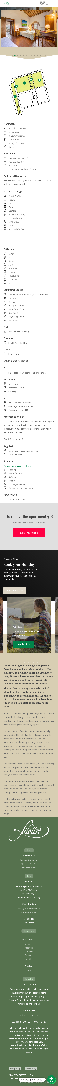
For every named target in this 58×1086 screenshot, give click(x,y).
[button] (52, 3)
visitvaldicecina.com (29, 1015)
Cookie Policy (31, 1069)
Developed (34, 1081)
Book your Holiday (19, 564)
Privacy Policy (15, 1069)
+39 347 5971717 (29, 864)
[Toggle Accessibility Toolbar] (51, 1079)
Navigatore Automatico (29, 908)
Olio (29, 970)
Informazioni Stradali (29, 912)
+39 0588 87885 (29, 867)
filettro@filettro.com (29, 860)
